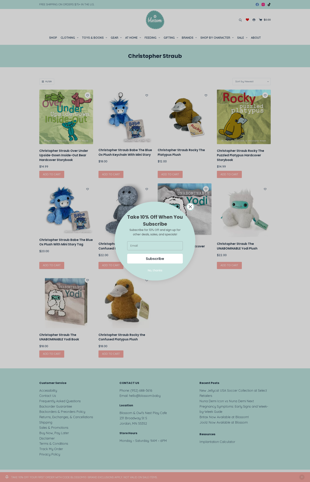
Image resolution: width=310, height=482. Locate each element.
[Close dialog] (190, 206)
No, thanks (155, 270)
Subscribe (155, 258)
